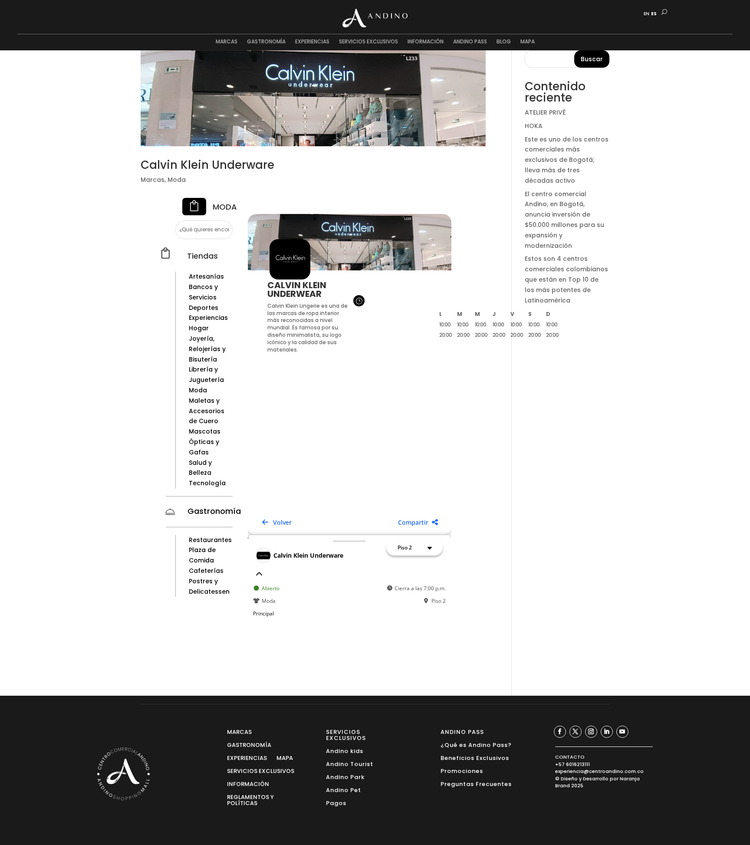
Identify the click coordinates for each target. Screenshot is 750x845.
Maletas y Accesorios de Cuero (206, 411)
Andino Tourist (349, 763)
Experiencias (208, 317)
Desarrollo (596, 778)
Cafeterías (206, 570)
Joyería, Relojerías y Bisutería (207, 349)
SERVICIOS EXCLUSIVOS (368, 42)
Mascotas (204, 431)
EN (646, 14)
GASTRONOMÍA (266, 42)
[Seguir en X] (575, 732)
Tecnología (207, 483)
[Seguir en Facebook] (560, 732)
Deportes (203, 307)
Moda (177, 179)
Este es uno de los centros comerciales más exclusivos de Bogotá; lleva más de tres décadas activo (567, 160)
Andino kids (344, 750)
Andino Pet (343, 789)
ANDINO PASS (470, 42)
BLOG (504, 42)
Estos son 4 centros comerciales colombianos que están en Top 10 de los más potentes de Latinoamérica (566, 279)
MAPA (527, 42)
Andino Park (345, 776)
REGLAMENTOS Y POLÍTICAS (250, 799)
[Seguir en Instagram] (591, 732)
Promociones (462, 770)
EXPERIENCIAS (312, 42)
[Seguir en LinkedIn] (607, 732)
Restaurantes (210, 540)
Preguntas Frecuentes (476, 783)
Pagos (336, 802)
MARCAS (226, 42)
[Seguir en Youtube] (622, 732)
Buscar (592, 59)
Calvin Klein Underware (207, 165)
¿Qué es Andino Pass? (476, 744)
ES (654, 14)
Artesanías (206, 276)
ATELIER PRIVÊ (545, 112)
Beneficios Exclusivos (475, 757)
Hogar (199, 328)
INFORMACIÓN (426, 42)
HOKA (534, 126)
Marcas (152, 179)
